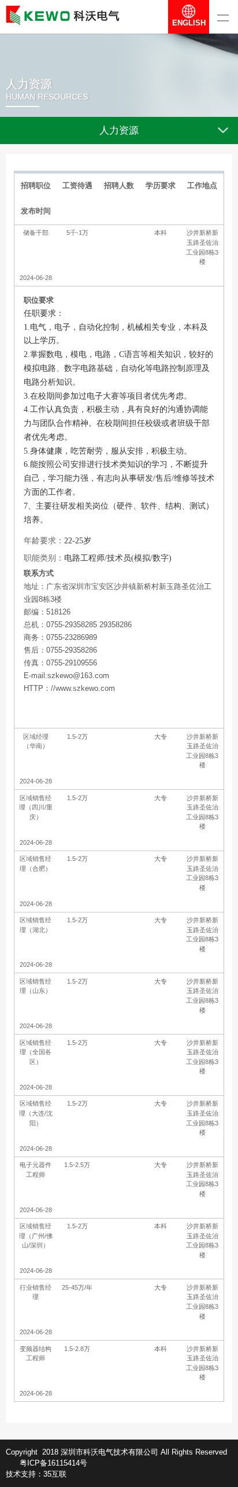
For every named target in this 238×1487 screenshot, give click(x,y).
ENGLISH (189, 23)
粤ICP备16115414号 (53, 1463)
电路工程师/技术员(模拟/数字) (118, 558)
